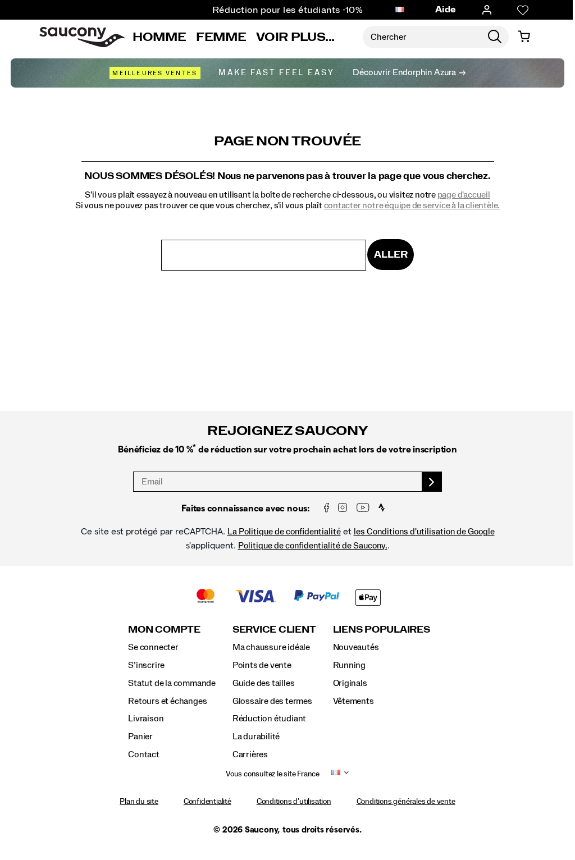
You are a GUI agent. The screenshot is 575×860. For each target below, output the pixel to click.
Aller (390, 254)
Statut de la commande (172, 683)
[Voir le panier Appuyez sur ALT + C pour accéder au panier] (516, 37)
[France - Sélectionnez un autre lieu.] (392, 10)
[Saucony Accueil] (82, 37)
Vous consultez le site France (273, 774)
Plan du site (139, 802)
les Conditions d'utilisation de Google (424, 531)
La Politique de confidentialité (284, 531)
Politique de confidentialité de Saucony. (312, 545)
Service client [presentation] (274, 629)
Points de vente (261, 665)
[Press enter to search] (487, 37)
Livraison (145, 718)
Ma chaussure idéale (271, 647)
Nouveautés (356, 647)
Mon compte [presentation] (164, 629)
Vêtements (353, 701)
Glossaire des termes (272, 701)
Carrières (250, 754)
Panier (140, 736)
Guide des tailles (263, 683)
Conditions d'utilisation (294, 802)
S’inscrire (146, 665)
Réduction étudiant (269, 718)
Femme (221, 37)
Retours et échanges (167, 701)
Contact (143, 754)
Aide (438, 9)
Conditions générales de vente (406, 802)
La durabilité (256, 736)
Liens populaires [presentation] (381, 629)
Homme (159, 37)
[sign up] (432, 482)
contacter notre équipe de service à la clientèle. (412, 205)
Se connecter (153, 647)
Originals (350, 683)
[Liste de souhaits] (515, 10)
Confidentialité (207, 802)
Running (349, 665)
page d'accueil (463, 194)
